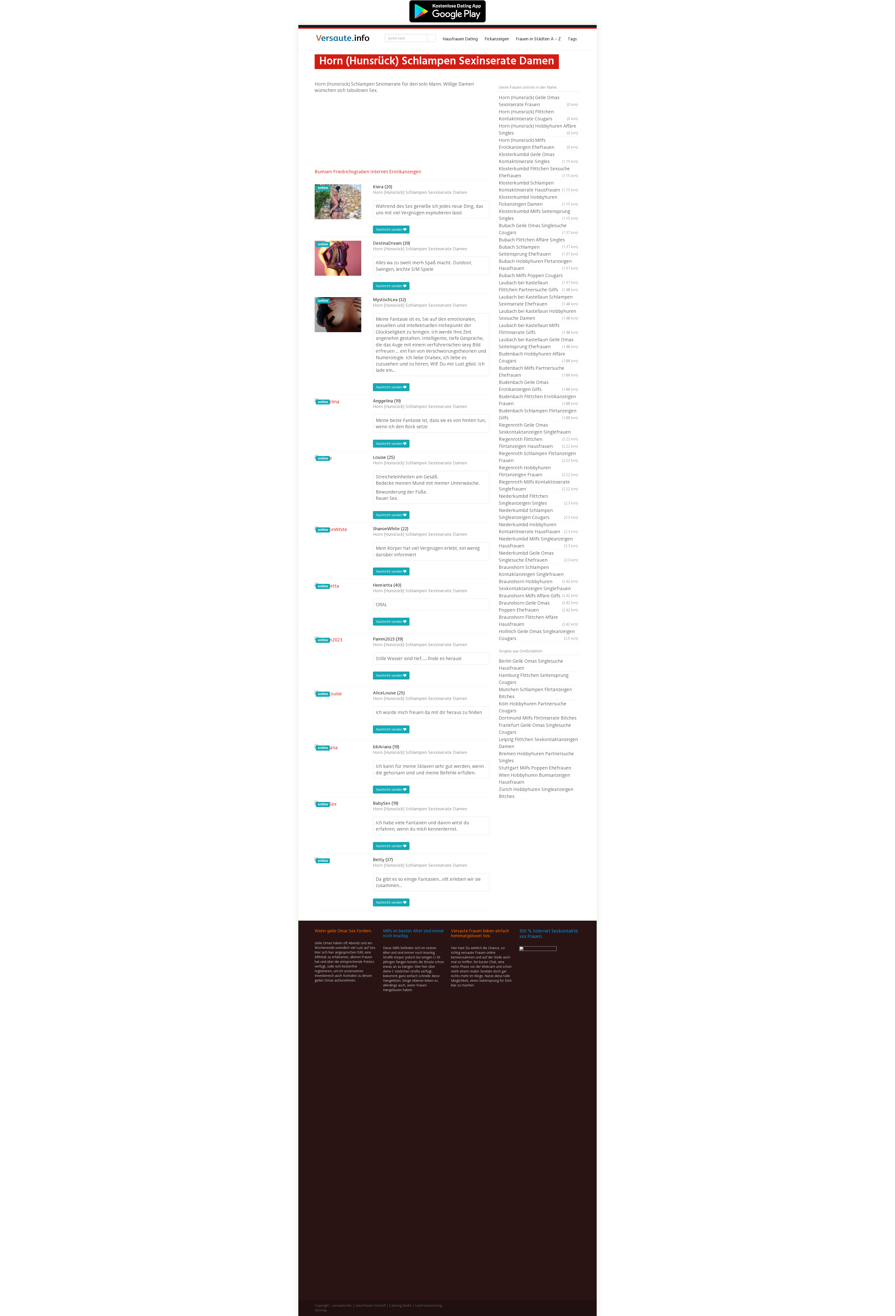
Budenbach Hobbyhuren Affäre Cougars (538, 357)
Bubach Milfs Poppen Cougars (538, 275)
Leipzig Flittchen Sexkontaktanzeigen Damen (538, 742)
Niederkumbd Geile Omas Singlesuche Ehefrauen (538, 556)
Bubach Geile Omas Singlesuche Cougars (538, 229)
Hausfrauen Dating (460, 39)
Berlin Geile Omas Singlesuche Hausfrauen (531, 664)
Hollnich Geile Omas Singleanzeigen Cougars (538, 634)
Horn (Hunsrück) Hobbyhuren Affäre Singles (538, 129)
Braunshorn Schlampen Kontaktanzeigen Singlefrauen (538, 571)
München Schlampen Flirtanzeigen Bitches (535, 693)
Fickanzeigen (497, 39)
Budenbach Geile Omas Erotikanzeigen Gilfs (538, 385)
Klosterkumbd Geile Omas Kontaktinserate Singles (538, 157)
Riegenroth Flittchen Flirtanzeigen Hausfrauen (538, 442)
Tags (572, 39)
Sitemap (321, 1310)
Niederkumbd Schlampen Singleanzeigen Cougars (538, 513)
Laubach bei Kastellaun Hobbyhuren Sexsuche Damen (538, 314)
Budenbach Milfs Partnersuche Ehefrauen (538, 371)
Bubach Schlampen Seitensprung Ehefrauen (538, 250)
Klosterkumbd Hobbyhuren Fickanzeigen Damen (538, 200)
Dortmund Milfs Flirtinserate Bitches (537, 718)
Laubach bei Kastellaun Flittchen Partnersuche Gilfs (538, 286)
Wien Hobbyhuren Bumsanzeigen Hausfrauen (534, 778)
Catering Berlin (400, 1305)
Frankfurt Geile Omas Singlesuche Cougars (535, 728)
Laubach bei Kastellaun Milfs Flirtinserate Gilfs (538, 328)
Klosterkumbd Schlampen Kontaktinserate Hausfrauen (538, 186)
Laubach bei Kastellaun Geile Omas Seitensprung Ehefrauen (538, 343)
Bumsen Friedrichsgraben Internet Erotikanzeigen (368, 171)
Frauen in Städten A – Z (538, 39)
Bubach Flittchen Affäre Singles (538, 240)
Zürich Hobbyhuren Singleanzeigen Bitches (536, 792)
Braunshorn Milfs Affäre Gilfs (538, 595)
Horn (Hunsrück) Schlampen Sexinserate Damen (420, 192)
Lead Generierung (428, 1305)
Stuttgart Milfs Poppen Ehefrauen (535, 768)
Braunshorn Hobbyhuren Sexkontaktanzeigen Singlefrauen (538, 585)
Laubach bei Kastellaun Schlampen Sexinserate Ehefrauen (538, 300)
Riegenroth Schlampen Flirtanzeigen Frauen (538, 456)
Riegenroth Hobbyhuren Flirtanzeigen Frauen (538, 471)
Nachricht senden (389, 229)
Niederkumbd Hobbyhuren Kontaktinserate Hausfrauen (538, 528)
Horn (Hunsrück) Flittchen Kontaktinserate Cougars (538, 115)
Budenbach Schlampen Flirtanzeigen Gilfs (538, 414)
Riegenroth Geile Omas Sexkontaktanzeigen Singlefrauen (538, 429)
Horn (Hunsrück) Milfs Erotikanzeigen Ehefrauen (538, 143)
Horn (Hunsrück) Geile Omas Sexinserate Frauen (538, 101)
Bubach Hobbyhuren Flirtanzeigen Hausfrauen (538, 264)
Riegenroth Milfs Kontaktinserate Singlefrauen (538, 485)
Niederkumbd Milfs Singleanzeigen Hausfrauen (538, 542)
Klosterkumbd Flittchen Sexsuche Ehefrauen (538, 172)
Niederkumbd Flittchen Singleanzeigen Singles (538, 499)
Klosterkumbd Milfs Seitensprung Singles (538, 214)
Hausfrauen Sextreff (370, 1305)
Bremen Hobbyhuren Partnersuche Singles (536, 757)
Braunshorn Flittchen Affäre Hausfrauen (538, 620)
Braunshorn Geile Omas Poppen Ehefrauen (538, 606)
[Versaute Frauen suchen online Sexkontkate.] (342, 39)
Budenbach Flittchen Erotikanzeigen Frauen (538, 400)
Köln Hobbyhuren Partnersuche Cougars (532, 707)
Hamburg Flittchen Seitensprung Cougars (533, 678)
